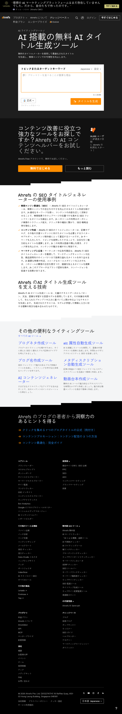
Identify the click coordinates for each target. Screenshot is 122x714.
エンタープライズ (37, 22)
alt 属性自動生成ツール (83, 343)
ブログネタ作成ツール (37, 343)
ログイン (91, 18)
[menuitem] (21, 18)
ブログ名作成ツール (35, 360)
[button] (76, 17)
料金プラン (19, 22)
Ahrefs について (38, 17)
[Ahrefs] (7, 17)
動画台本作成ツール (80, 379)
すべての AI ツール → (29, 336)
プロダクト (19, 17)
